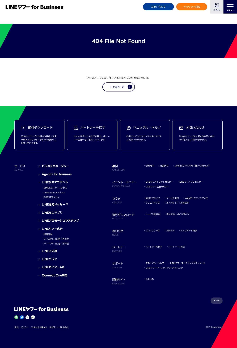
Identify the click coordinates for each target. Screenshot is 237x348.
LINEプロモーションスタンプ (60, 221)
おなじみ (150, 279)
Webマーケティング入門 (196, 198)
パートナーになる (176, 246)
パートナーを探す (154, 246)
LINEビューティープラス (55, 187)
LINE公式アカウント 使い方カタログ (192, 165)
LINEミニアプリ (52, 213)
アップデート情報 (188, 230)
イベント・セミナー (124, 183)
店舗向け (164, 165)
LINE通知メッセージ (55, 204)
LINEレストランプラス (54, 192)
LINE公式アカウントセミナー (159, 181)
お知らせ (170, 230)
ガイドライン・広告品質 (177, 202)
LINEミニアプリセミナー (191, 181)
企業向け (150, 165)
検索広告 (48, 234)
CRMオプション (52, 197)
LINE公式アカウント (55, 182)
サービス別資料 (153, 214)
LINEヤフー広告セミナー (157, 186)
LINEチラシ (49, 259)
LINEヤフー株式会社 (58, 327)
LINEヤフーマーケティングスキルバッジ (164, 267)
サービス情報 (172, 198)
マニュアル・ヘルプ (155, 263)
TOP (218, 300)
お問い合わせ (158, 7)
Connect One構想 (54, 275)
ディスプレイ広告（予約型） (57, 243)
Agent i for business (56, 174)
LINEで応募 (49, 251)
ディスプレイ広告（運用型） (57, 239)
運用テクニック (153, 198)
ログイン (216, 10)
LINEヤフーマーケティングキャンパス (188, 263)
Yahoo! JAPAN (38, 327)
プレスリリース (153, 230)
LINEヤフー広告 (52, 229)
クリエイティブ (153, 202)
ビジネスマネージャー (55, 166)
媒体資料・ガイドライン (177, 214)
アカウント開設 (191, 7)
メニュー (230, 10)
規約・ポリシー (21, 327)
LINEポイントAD (53, 267)
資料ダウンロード (123, 216)
